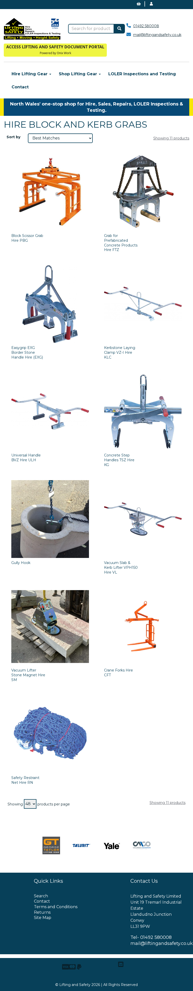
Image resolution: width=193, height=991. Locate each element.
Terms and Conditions (55, 906)
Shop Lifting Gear (78, 74)
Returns (42, 912)
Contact (20, 87)
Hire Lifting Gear (30, 74)
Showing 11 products (171, 138)
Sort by (13, 137)
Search (41, 896)
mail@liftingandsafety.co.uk (157, 34)
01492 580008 (146, 26)
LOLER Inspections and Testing (142, 74)
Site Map (42, 917)
